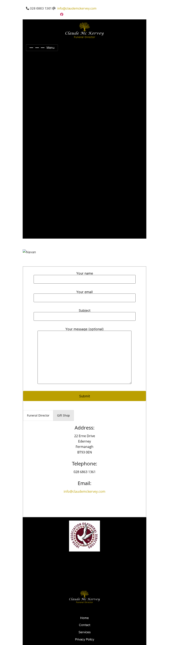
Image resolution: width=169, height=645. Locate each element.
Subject (84, 310)
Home (84, 618)
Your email (84, 292)
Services (85, 632)
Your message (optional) (84, 329)
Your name (84, 273)
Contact (84, 625)
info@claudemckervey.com (76, 8)
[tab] (38, 415)
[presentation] (38, 415)
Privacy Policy (84, 639)
